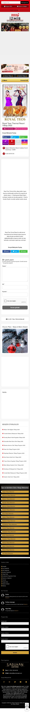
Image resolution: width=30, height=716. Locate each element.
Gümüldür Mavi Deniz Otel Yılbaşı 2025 (13, 441)
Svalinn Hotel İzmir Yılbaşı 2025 (11, 477)
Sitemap (4, 585)
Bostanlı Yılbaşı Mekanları (8, 510)
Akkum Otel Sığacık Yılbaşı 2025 (12, 429)
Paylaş (5, 137)
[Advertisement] (15, 48)
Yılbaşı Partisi (5, 574)
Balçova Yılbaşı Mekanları (8, 499)
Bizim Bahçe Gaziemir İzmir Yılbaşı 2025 (14, 465)
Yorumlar (4, 580)
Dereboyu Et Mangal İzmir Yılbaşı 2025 (13, 469)
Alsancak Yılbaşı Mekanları (8, 495)
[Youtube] (20, 682)
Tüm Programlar (5, 568)
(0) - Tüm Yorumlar (9, 128)
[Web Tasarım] (15, 665)
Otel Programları (5, 570)
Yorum (4, 266)
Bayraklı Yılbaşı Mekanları (8, 502)
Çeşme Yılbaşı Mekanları (8, 517)
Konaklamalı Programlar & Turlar (9, 576)
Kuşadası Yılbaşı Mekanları (8, 539)
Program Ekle (8, 6)
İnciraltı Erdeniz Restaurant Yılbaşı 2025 (13, 433)
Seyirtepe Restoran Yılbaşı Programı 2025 (14, 453)
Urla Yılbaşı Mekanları (7, 553)
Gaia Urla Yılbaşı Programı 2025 (12, 449)
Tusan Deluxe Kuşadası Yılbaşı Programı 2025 (15, 461)
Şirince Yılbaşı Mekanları (8, 550)
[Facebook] (4, 682)
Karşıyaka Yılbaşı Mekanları (9, 531)
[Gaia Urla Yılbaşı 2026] (15, 27)
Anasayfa (23, 80)
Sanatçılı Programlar (6, 572)
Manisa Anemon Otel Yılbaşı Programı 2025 (14, 445)
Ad (3, 284)
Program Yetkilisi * (5, 627)
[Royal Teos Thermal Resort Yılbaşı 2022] (15, 102)
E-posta (4, 291)
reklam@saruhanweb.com (13, 673)
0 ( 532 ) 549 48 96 (11, 670)
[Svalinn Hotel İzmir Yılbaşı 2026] (15, 68)
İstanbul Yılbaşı (22, 76)
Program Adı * (4, 621)
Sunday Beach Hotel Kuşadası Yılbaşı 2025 (14, 437)
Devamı (7, 597)
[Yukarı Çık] (27, 709)
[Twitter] (15, 682)
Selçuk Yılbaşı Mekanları (8, 546)
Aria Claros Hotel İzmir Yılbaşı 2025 (12, 457)
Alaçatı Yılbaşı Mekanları (8, 491)
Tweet (14, 137)
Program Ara (25, 2)
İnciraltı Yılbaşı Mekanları (8, 528)
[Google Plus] (26, 682)
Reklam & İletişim (22, 6)
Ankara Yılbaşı (8, 76)
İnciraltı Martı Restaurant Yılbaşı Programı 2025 (15, 473)
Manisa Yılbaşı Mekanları (8, 542)
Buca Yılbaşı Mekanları (7, 513)
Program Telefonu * (5, 633)
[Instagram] (9, 682)
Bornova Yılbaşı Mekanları (8, 506)
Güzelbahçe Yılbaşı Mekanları (9, 524)
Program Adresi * (4, 639)
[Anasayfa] (27, 705)
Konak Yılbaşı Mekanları (8, 535)
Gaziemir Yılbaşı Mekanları (8, 521)
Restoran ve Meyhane (7, 578)
